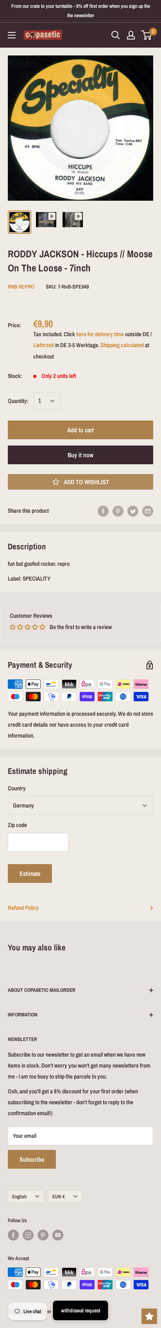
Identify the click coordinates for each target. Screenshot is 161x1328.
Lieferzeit (43, 345)
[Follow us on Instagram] (28, 1235)
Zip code (17, 825)
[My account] (131, 35)
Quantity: (18, 401)
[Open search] (115, 35)
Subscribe (32, 1159)
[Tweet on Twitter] (132, 511)
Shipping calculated (122, 345)
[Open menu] (12, 35)
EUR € (58, 1196)
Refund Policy (23, 908)
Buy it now (80, 455)
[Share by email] (147, 511)
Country (17, 788)
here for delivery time (100, 334)
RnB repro (21, 286)
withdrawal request (80, 1310)
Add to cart (80, 430)
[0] (147, 35)
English (19, 1196)
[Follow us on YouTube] (57, 1235)
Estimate (30, 873)
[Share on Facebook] (103, 511)
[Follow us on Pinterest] (43, 1235)
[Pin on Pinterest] (118, 511)
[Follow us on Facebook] (13, 1235)
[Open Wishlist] (149, 1316)
